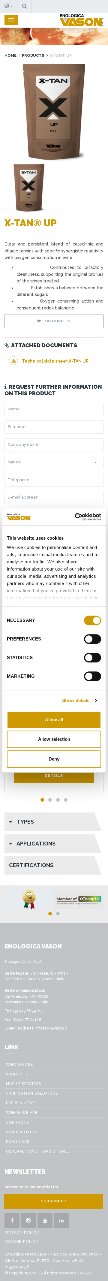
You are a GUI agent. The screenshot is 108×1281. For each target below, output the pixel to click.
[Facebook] (12, 1220)
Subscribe (53, 1201)
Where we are (22, 1113)
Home (10, 55)
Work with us (22, 1132)
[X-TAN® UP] (54, 112)
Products (33, 55)
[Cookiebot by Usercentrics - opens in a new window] (76, 517)
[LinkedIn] (61, 1220)
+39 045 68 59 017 (28, 1011)
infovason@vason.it (50, 1028)
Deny (54, 758)
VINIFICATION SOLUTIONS (32, 1093)
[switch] (92, 639)
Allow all (54, 719)
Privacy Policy (22, 1232)
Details (54, 775)
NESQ (85, 1273)
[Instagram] (28, 1220)
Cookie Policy (22, 1241)
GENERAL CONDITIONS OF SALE (37, 1151)
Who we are (19, 1064)
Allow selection (54, 739)
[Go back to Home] (81, 20)
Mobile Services (23, 1084)
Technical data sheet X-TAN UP (54, 361)
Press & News (21, 1103)
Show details (75, 700)
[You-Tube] (45, 1220)
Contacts (17, 1122)
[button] (8, 6)
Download (18, 1142)
